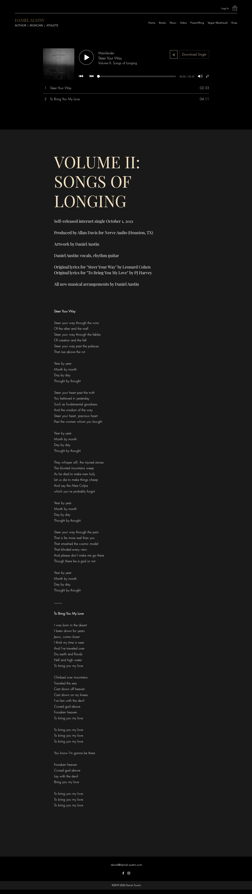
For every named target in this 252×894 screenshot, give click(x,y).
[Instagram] (129, 873)
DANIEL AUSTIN (29, 20)
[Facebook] (123, 873)
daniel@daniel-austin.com (126, 865)
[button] (235, 8)
